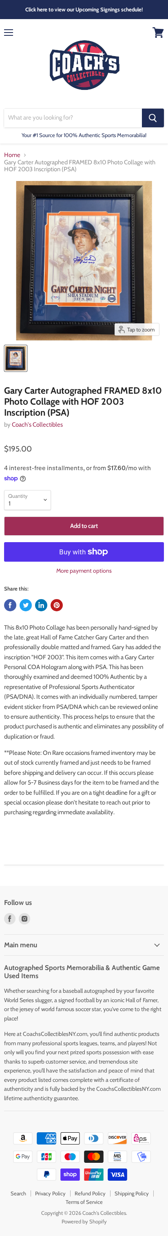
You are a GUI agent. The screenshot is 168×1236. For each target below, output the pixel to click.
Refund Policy (90, 1193)
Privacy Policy (50, 1193)
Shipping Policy (132, 1193)
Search (18, 1193)
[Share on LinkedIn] (41, 605)
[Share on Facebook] (10, 605)
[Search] (153, 118)
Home (12, 155)
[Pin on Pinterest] (57, 605)
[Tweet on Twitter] (26, 605)
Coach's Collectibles (37, 424)
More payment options (84, 570)
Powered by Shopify (84, 1221)
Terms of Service (84, 1202)
